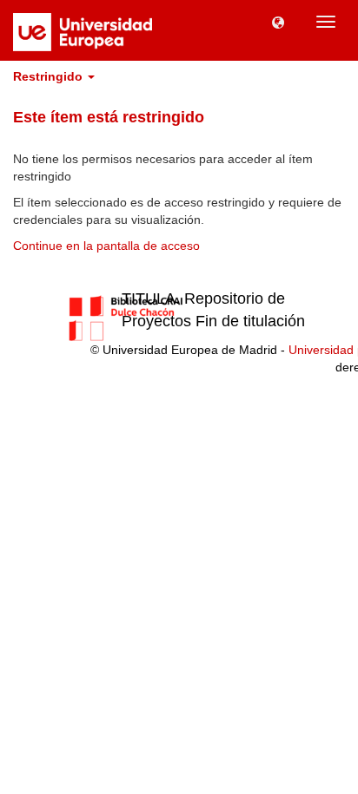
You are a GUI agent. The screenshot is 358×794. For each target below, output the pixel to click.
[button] (278, 21)
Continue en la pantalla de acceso (106, 246)
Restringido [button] (49, 76)
